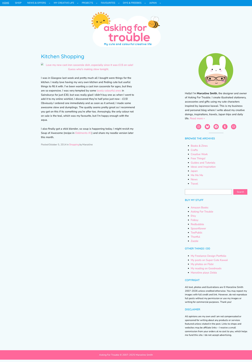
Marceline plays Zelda (204, 272)
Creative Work (199, 154)
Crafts (194, 150)
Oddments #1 (83, 133)
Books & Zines (199, 146)
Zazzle (194, 241)
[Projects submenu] (96, 3)
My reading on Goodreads (206, 268)
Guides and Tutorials (203, 162)
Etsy (193, 216)
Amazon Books (199, 207)
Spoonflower (198, 228)
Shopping (74, 144)
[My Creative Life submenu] (77, 3)
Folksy (194, 220)
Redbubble (197, 224)
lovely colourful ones (109, 90)
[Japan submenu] (160, 3)
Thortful (195, 237)
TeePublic (196, 232)
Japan (194, 171)
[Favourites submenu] (119, 3)
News (194, 179)
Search (240, 192)
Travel (194, 183)
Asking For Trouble (202, 211)
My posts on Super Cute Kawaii (209, 260)
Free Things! (198, 158)
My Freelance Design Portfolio (208, 256)
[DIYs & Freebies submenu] (145, 3)
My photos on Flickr (202, 264)
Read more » (197, 118)
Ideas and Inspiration (203, 166)
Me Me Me (197, 175)
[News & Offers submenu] (49, 3)
